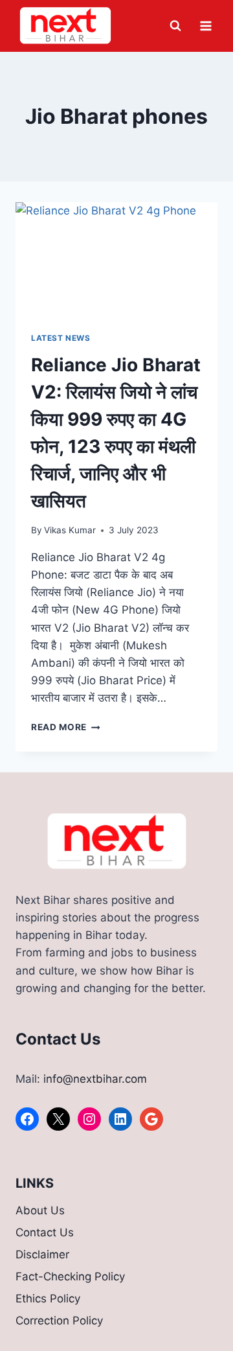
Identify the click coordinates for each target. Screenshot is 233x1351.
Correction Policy (59, 1320)
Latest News (61, 338)
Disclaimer (42, 1254)
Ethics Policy (48, 1298)
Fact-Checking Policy (70, 1276)
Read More (65, 727)
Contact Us (45, 1232)
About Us (40, 1210)
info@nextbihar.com (95, 1078)
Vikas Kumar (70, 530)
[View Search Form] (175, 26)
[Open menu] (205, 26)
